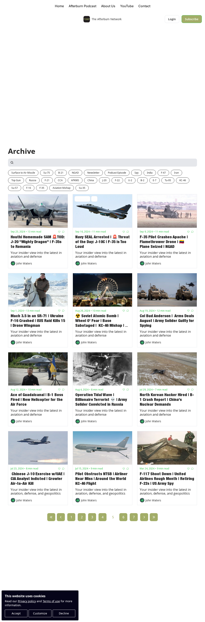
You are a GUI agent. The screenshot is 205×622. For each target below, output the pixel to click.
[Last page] (154, 517)
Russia (32, 180)
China (90, 180)
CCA (60, 180)
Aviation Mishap (61, 188)
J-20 (104, 180)
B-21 (60, 172)
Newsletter (93, 172)
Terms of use (51, 601)
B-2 (142, 180)
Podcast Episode (117, 172)
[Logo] (86, 19)
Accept (16, 613)
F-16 (28, 188)
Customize (40, 613)
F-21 (47, 180)
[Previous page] (61, 517)
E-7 (154, 180)
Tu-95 (168, 180)
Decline (64, 613)
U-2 (130, 180)
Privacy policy (27, 601)
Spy (137, 172)
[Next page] (144, 517)
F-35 (41, 188)
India (150, 172)
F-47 (163, 172)
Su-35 (82, 188)
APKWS (75, 180)
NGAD (75, 172)
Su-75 (46, 172)
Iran (176, 172)
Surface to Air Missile (23, 172)
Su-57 (14, 188)
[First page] (51, 517)
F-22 (117, 180)
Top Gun (16, 180)
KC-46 (182, 180)
